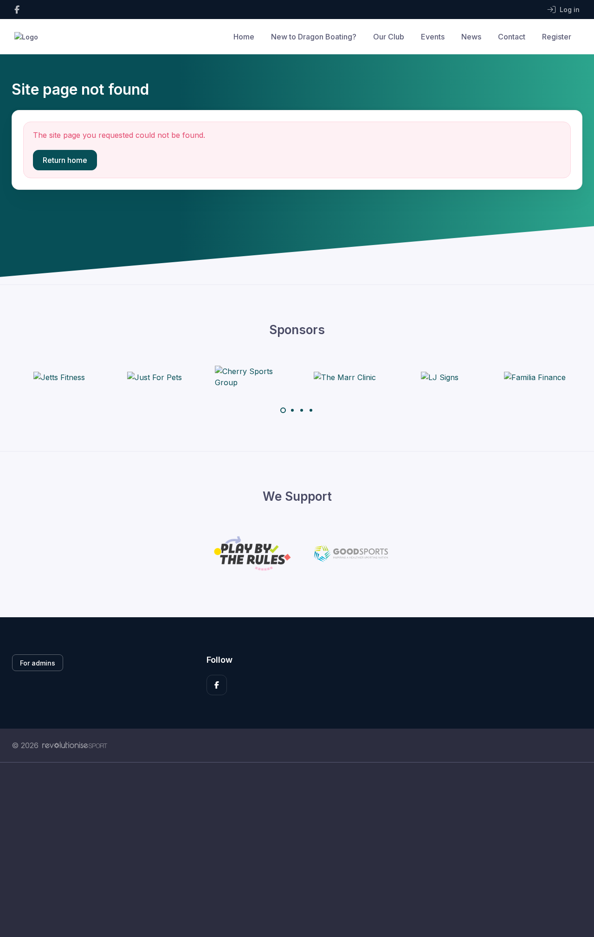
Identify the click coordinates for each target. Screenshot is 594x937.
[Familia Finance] (535, 377)
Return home (65, 160)
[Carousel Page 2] (292, 410)
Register (556, 36)
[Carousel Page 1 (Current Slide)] (283, 410)
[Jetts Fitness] (59, 377)
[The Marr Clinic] (345, 377)
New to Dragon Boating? (313, 36)
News (471, 36)
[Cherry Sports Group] (249, 377)
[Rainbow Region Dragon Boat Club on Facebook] (16, 9)
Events (433, 36)
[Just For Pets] (154, 377)
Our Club (388, 36)
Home (243, 36)
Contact (511, 36)
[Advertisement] (290, 850)
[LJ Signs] (439, 377)
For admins (37, 663)
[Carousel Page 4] (311, 410)
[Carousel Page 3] (301, 410)
